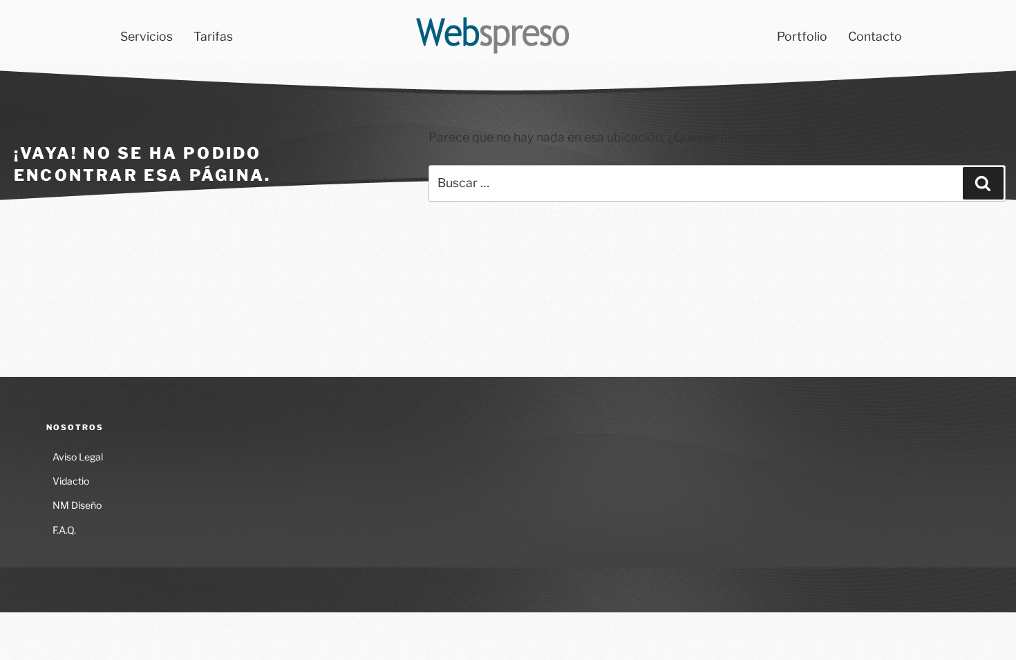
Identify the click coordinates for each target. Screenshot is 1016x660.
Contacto (875, 36)
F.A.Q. (64, 530)
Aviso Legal (78, 457)
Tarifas (213, 36)
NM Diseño (77, 505)
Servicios (146, 36)
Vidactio (71, 481)
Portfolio (802, 36)
